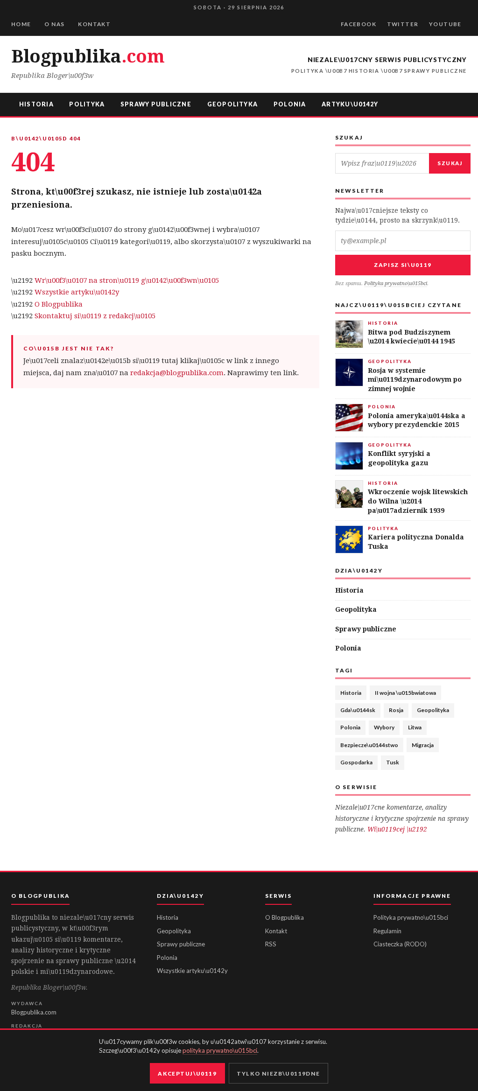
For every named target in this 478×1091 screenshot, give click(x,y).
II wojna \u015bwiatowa (405, 692)
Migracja (423, 744)
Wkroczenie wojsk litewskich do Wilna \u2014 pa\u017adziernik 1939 (418, 501)
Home (21, 24)
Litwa (415, 727)
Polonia (290, 104)
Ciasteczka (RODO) (400, 944)
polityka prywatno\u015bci (220, 1050)
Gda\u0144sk (357, 709)
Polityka (87, 104)
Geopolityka (232, 104)
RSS (270, 944)
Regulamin (387, 931)
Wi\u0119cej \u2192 (397, 829)
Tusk (392, 762)
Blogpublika (87, 56)
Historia (36, 104)
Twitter (403, 24)
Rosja (396, 709)
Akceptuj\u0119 (187, 1073)
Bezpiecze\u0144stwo (369, 744)
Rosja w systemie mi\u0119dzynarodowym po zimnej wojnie (415, 379)
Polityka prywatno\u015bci (395, 283)
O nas (54, 24)
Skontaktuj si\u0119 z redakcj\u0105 (95, 316)
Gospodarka (356, 762)
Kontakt (94, 24)
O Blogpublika (59, 304)
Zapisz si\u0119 (403, 264)
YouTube (445, 24)
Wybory (384, 727)
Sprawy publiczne (155, 104)
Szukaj (449, 163)
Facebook (358, 24)
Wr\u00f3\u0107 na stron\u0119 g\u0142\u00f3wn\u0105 (127, 280)
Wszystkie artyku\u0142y (77, 292)
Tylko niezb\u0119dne (278, 1073)
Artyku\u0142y (350, 104)
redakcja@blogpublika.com (177, 373)
